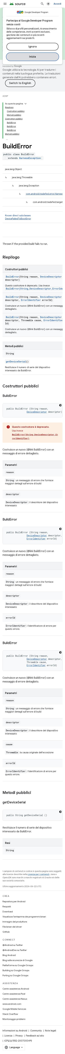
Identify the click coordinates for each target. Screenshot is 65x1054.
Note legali (50, 1030)
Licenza (8, 1035)
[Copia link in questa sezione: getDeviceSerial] (28, 802)
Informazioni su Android (15, 1030)
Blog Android (9, 955)
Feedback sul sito (35, 1035)
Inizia (32, 56)
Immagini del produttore (15, 921)
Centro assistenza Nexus (15, 998)
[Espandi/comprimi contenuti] (25, 104)
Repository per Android (14, 901)
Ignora (32, 46)
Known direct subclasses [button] (18, 217)
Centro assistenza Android (16, 988)
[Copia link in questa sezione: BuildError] (20, 396)
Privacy (19, 1035)
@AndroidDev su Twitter (15, 950)
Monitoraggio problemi (14, 1019)
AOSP (5, 96)
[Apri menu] (5, 4)
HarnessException (30, 158)
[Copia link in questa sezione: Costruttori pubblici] (42, 386)
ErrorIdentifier (31, 300)
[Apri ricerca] (42, 4)
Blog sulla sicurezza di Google (17, 960)
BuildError (12, 276)
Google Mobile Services (14, 1009)
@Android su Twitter (13, 945)
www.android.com (12, 1003)
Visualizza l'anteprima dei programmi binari (24, 916)
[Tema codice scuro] (60, 405)
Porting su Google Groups (15, 975)
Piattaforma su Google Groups (18, 965)
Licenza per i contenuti (38, 874)
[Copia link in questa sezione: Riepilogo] (23, 257)
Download (8, 911)
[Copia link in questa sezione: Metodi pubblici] (34, 793)
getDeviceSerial (16, 361)
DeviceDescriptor (51, 276)
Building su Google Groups (16, 970)
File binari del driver (12, 926)
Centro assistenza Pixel (14, 993)
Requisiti (7, 906)
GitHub (6, 931)
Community (36, 1030)
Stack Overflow (10, 1014)
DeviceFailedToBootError (18, 218)
